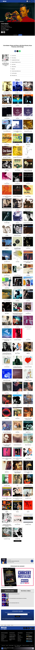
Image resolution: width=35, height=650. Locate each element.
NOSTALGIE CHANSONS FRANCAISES (13, 561)
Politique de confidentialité (25, 645)
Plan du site (3, 645)
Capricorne (4, 28)
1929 (6, 25)
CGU (15, 645)
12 (4, 25)
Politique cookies (19, 645)
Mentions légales (11, 645)
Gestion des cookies (17, 646)
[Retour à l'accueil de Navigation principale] (4, 1)
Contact (7, 645)
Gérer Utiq (32, 645)
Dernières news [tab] (9, 591)
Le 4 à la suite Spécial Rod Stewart (14, 593)
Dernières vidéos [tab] (26, 591)
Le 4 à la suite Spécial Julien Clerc (14, 602)
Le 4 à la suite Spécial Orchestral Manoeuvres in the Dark (17, 598)
